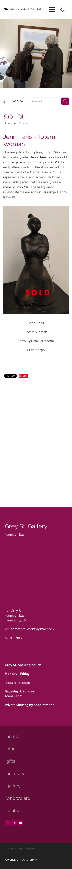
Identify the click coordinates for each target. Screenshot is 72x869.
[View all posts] (4, 102)
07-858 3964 (14, 637)
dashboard (31, 848)
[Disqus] (36, 438)
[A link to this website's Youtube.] (20, 823)
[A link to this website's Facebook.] (8, 823)
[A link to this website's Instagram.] (14, 823)
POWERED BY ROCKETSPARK (20, 859)
